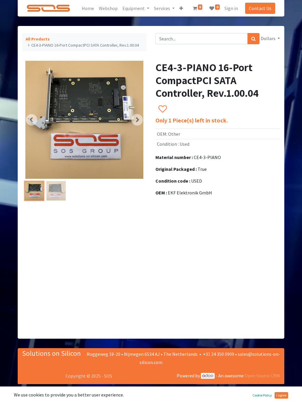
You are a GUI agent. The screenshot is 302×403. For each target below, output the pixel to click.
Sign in (231, 8)
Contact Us (260, 8)
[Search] (253, 38)
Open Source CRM (262, 376)
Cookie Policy (262, 395)
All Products (38, 39)
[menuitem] (87, 8)
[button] (181, 8)
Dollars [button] (268, 38)
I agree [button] (281, 395)
